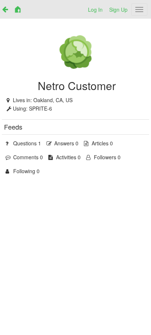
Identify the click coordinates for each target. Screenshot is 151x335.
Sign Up (118, 9)
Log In (95, 9)
